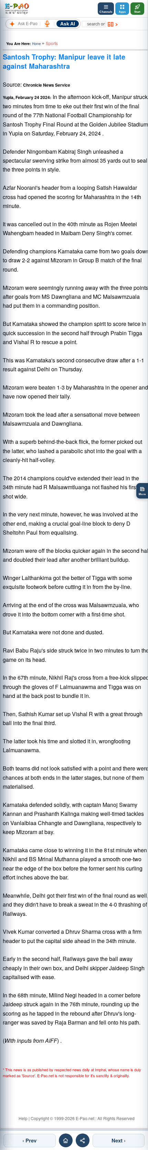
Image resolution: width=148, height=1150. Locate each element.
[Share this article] (82, 1140)
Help (23, 1118)
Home (36, 43)
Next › (119, 1140)
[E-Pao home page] (66, 1140)
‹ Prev (29, 1140)
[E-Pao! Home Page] (17, 8)
